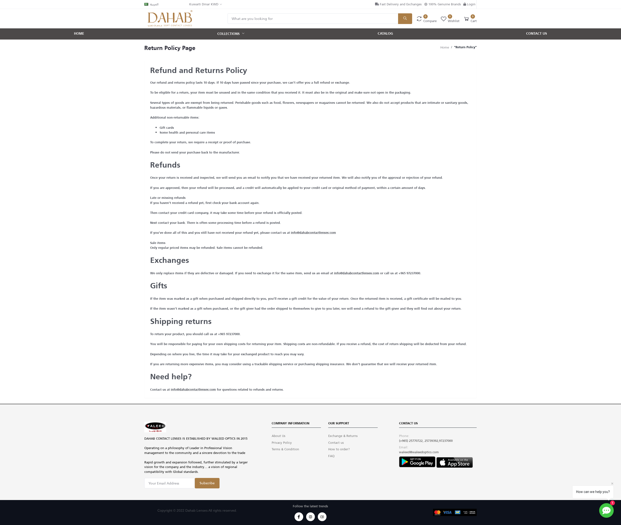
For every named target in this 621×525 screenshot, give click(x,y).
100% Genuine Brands (444, 4)
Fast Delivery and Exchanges (400, 4)
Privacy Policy (282, 442)
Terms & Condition (285, 449)
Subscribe (207, 483)
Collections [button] (229, 33)
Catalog (385, 33)
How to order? (339, 449)
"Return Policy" (465, 47)
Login (470, 4)
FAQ (331, 456)
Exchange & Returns (343, 435)
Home (79, 33)
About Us (278, 435)
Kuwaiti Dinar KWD (203, 4)
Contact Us (536, 33)
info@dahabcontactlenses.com (313, 232)
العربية (154, 4)
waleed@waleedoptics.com (419, 452)
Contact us (336, 442)
